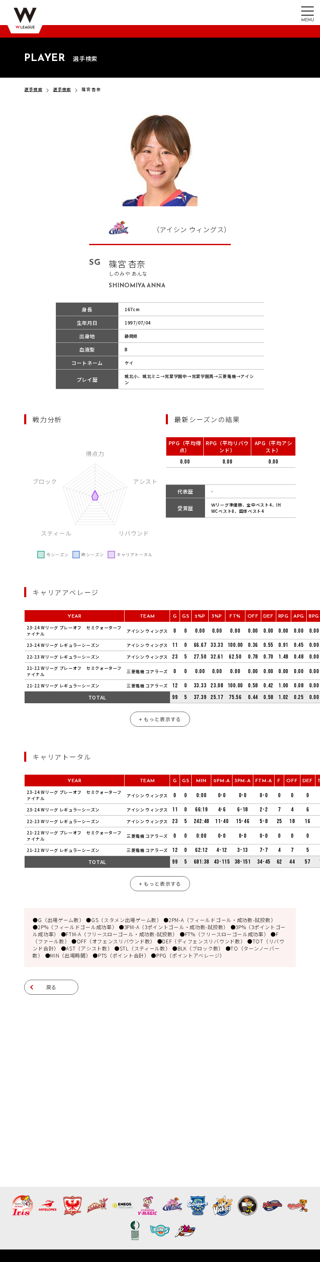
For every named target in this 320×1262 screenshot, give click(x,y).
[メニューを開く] (307, 10)
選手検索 (33, 89)
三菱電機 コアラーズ (147, 671)
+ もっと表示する (160, 718)
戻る (51, 987)
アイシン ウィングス (147, 631)
